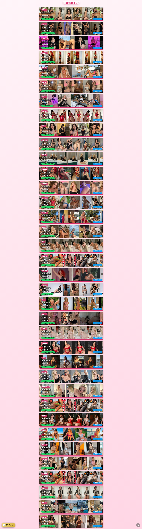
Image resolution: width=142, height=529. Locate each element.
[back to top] (138, 525)
